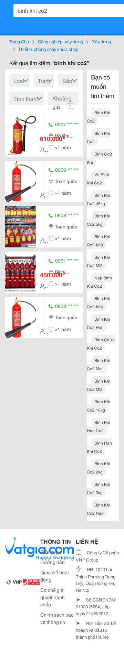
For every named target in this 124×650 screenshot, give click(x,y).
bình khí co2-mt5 (98, 302)
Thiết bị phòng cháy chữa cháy (48, 49)
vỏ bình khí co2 (98, 178)
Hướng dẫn (52, 561)
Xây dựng (101, 41)
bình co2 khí (99, 158)
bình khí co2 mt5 (98, 385)
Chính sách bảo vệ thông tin (57, 618)
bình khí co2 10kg (98, 405)
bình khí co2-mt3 (98, 240)
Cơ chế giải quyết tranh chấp (52, 597)
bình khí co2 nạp (98, 509)
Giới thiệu (50, 551)
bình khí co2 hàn (98, 323)
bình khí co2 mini (98, 364)
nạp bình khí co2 (99, 282)
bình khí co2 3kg (98, 488)
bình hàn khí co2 (99, 447)
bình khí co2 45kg (98, 199)
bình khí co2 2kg (98, 467)
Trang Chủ (19, 41)
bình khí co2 (98, 116)
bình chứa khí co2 (101, 344)
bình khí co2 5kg (98, 220)
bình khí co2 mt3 (98, 261)
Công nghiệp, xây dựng (60, 41)
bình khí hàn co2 (98, 426)
